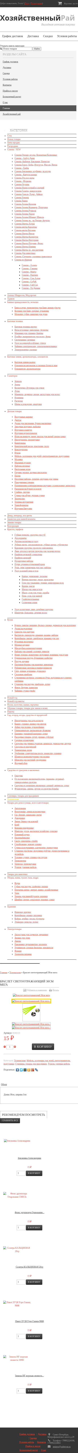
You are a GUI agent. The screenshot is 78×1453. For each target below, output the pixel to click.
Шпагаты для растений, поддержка (30, 760)
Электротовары (14, 929)
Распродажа (12, 146)
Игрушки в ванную (23, 430)
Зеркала (18, 381)
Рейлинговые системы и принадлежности (33, 668)
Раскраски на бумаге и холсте (28, 489)
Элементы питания (23, 954)
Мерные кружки (22, 645)
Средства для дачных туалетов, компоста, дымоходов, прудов (43, 743)
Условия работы (10, 79)
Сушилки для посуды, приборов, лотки (32, 684)
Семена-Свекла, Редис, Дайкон (28, 194)
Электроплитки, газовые (26, 349)
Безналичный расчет (12, 96)
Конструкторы (21, 449)
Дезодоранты (20, 538)
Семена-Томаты (22, 197)
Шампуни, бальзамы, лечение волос (31, 612)
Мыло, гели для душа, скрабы (35, 592)
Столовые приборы (23, 674)
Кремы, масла (28, 586)
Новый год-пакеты (15, 701)
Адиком (11, 298)
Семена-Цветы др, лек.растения (29, 250)
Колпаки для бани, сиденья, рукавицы (32, 311)
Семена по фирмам (23, 260)
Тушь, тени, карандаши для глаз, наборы (33, 567)
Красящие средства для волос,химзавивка (34, 548)
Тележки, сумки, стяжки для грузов (31, 857)
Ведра (17, 883)
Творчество (20, 498)
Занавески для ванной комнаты (21, 519)
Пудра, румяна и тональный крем (30, 564)
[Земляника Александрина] (17, 1141)
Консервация (13, 526)
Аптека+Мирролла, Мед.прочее (21, 295)
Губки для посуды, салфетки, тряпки (31, 886)
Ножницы (19, 397)
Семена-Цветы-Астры (25, 223)
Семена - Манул (29, 272)
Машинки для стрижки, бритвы (29, 333)
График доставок (12, 36)
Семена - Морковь (23, 181)
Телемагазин (13, 799)
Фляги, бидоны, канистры (26, 687)
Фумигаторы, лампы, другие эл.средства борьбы (37, 789)
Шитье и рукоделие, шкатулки (28, 404)
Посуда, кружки (22, 661)
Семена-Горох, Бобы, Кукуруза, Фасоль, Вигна (36, 165)
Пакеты (10, 711)
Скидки (48, 36)
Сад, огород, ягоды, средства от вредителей (27, 715)
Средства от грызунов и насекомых (23, 770)
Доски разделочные (23, 628)
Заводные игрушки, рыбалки (28, 426)
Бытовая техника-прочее (26, 326)
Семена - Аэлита (29, 265)
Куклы (17, 453)
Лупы (17, 391)
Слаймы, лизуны (22, 492)
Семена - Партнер (30, 275)
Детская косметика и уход (26, 541)
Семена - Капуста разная (26, 174)
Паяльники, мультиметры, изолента (31, 944)
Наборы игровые (22, 466)
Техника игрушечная (24, 502)
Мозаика (18, 459)
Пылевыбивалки (22, 837)
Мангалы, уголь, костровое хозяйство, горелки (36, 831)
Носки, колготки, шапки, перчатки (22, 704)
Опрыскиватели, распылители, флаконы (33, 730)
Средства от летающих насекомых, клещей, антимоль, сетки (42, 785)
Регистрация (36, 3)
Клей (17, 824)
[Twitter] (21, 1070)
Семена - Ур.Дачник (31, 288)
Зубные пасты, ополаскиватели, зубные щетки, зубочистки (41, 544)
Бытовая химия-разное (25, 362)
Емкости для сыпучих (24, 632)
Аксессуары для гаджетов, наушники (31, 934)
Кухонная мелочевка (24, 641)
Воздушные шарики (24, 417)
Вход (27, 3)
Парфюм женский (23, 557)
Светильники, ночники (25, 340)
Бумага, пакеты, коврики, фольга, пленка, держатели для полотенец (45, 625)
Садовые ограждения (24, 740)
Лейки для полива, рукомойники (29, 727)
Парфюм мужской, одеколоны (28, 554)
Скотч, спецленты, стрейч (26, 841)
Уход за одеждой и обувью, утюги (30, 343)
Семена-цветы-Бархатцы (26, 227)
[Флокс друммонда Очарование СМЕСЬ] (17, 1195)
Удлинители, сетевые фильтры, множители (34, 947)
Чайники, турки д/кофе (25, 690)
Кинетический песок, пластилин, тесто (32, 446)
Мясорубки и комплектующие (28, 648)
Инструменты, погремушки (27, 439)
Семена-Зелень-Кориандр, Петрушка (31, 207)
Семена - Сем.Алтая (31, 278)
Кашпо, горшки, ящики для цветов (30, 724)
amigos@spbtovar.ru (62, 1446)
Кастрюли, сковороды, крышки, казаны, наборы (36, 635)
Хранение (11, 906)
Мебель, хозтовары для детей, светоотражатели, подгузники (42, 456)
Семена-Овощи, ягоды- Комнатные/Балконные (36, 155)
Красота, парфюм (15, 529)
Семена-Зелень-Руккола (25, 210)
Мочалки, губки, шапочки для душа (31, 314)
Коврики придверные (24, 828)
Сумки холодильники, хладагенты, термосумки (36, 847)
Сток (9, 135)
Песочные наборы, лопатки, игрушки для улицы (36, 479)
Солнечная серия (29, 602)
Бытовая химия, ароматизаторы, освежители (27, 356)
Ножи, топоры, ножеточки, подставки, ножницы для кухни (41, 654)
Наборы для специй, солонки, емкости (32, 651)
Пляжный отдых (22, 834)
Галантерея (12, 376)
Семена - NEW (14, 149)
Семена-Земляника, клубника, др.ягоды (33, 171)
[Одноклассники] (29, 1070)
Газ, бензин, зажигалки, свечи (28, 815)
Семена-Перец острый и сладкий (29, 187)
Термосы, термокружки (25, 864)
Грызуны (19, 775)
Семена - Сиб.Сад (30, 285)
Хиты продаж (13, 142)
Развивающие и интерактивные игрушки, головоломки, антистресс (45, 485)
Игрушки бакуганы (23, 508)
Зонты (17, 384)
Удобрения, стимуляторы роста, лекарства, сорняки (38, 753)
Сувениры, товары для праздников (23, 796)
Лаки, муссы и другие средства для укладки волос (37, 551)
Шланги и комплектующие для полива (32, 756)
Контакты (7, 85)
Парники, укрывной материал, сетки (31, 733)
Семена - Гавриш (29, 268)
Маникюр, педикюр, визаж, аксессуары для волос (37, 394)
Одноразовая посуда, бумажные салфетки (33, 658)
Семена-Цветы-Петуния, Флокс (29, 243)
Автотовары (20, 808)
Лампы (18, 941)
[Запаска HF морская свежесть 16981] (17, 1358)
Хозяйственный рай (11, 114)
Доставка (33, 36)
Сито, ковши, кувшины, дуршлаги (30, 671)
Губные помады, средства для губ (30, 535)
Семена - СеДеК (29, 281)
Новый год (12, 698)
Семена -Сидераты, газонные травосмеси (33, 256)
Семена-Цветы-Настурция (26, 240)
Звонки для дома (22, 938)
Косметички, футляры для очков (29, 388)
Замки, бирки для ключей (26, 821)
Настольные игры (22, 469)
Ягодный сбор (21, 763)
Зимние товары (14, 522)
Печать (56, 990)
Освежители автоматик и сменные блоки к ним (36, 365)
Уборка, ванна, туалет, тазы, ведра (22, 877)
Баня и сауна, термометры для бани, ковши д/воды (37, 307)
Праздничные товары (24, 482)
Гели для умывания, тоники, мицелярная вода (43, 583)
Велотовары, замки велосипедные (30, 811)
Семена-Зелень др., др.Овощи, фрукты (32, 220)
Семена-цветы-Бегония (25, 230)
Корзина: (71, 3)
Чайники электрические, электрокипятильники (36, 346)
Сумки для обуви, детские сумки (30, 495)
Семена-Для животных (25, 253)
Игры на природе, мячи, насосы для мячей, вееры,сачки (40, 436)
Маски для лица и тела (32, 589)
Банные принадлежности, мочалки (22, 302)
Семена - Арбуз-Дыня (25, 158)
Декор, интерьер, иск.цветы (19, 515)
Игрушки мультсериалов (26, 433)
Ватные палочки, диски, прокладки (38, 579)
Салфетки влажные (30, 599)
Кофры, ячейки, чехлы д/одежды (29, 918)
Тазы (17, 893)
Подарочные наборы (24, 561)
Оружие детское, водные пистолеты (31, 472)
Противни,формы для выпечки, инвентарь (34, 664)
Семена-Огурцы (22, 184)
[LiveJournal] (36, 1070)
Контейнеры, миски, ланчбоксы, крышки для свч (37, 638)
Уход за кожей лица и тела (26, 571)
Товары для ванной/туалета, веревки (31, 896)
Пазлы (17, 475)
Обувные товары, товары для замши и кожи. (27, 708)
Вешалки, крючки (23, 912)
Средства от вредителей (25, 747)
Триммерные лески (23, 750)
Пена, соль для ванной (32, 596)
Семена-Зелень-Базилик (25, 204)
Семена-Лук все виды (24, 178)
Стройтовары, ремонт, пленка (28, 844)
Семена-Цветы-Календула (26, 237)
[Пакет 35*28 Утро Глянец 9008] (17, 1304)
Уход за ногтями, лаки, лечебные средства (34, 609)
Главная (6, 108)
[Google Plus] (33, 1070)
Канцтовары (20, 443)
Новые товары (13, 139)
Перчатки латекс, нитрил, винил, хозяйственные (36, 890)
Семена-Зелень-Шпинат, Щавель (29, 217)
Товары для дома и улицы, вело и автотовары (28, 803)
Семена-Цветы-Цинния (25, 246)
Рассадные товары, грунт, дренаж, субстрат (34, 737)
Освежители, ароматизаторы (27, 368)
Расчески (19, 401)
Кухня (10, 620)
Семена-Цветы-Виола (24, 233)
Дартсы (18, 420)
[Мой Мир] (25, 1070)
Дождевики (20, 818)
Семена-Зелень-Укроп (24, 214)
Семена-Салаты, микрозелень (28, 191)
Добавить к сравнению (37, 990)
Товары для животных (17, 874)
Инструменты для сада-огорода (29, 720)
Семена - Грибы (22, 168)
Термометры (20, 860)
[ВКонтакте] (17, 1070)
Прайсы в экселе (10, 91)
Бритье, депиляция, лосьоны (34, 576)
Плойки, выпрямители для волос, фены (33, 336)
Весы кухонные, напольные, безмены (31, 330)
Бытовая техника (15, 321)
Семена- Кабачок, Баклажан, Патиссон (32, 161)
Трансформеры (21, 505)
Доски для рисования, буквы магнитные (33, 423)
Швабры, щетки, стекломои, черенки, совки (34, 899)
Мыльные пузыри (23, 462)
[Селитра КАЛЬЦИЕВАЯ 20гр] (17, 1249)
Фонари (18, 951)
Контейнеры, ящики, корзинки (28, 915)
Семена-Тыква (21, 201)
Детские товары (14, 411)
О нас (5, 102)
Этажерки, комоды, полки (26, 922)
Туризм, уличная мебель (25, 867)
